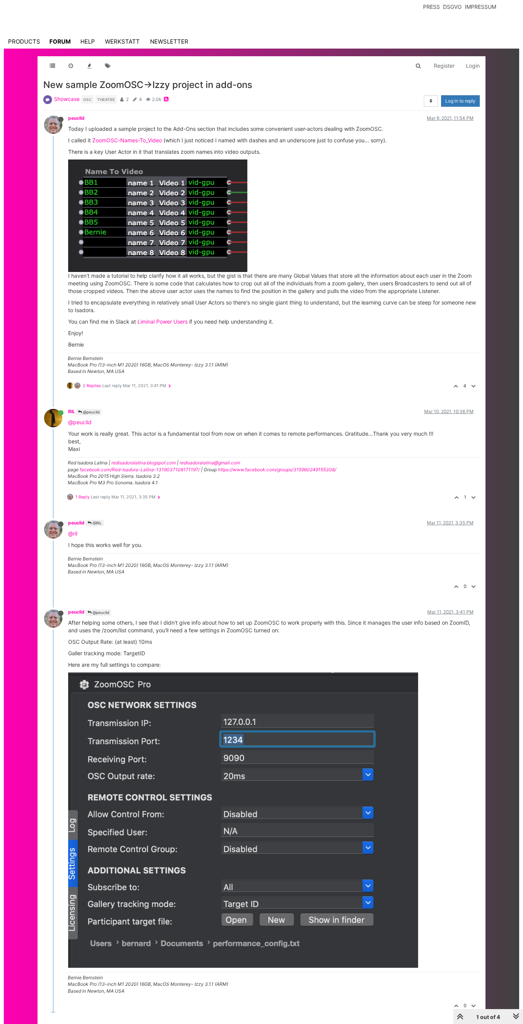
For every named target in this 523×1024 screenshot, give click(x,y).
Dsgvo (452, 6)
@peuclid (91, 412)
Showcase (67, 99)
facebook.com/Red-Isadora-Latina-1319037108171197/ (140, 469)
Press (431, 6)
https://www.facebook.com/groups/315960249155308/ (277, 469)
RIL (71, 411)
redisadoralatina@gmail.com (210, 463)
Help (87, 41)
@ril (72, 533)
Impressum (480, 6)
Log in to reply (460, 101)
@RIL (97, 523)
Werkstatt (122, 41)
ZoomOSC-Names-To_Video (127, 140)
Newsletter (169, 41)
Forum (60, 41)
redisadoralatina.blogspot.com (143, 463)
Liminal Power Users (162, 321)
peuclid (76, 118)
